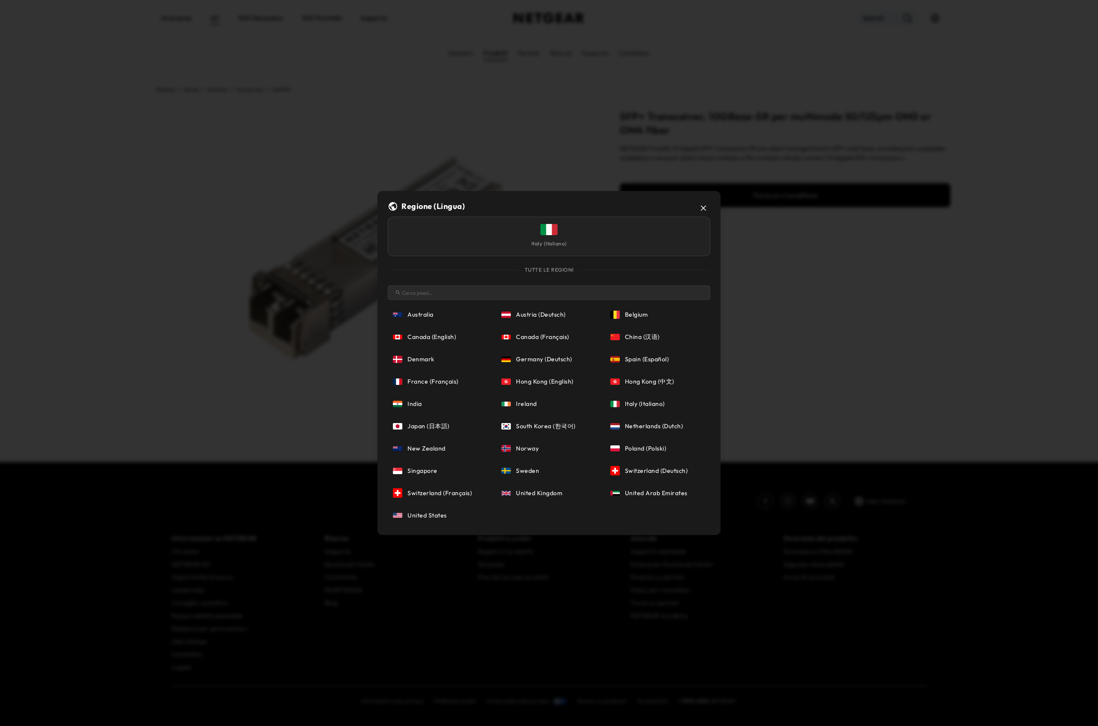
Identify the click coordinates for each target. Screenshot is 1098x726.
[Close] (703, 208)
